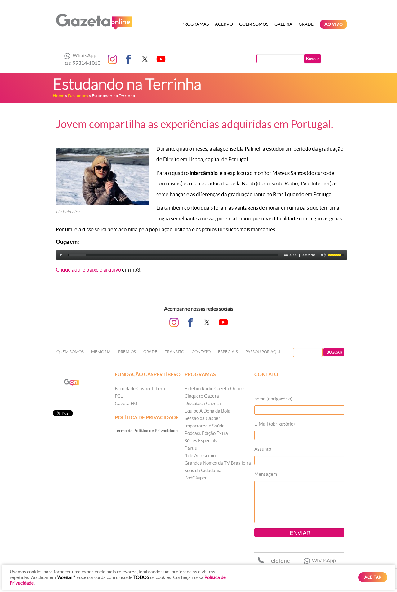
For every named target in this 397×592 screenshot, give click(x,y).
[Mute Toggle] (323, 255)
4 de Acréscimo (200, 455)
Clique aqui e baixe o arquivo (88, 269)
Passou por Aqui (262, 352)
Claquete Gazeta (202, 396)
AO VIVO (333, 24)
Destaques (78, 95)
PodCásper (196, 477)
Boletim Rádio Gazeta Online (214, 388)
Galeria (283, 24)
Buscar (312, 58)
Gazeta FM (126, 403)
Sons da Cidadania (203, 470)
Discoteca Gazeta (203, 403)
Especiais (228, 352)
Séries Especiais (201, 440)
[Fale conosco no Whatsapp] (80, 59)
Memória (101, 352)
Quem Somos (253, 24)
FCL (119, 396)
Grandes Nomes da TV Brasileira (218, 463)
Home (58, 95)
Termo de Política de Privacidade (146, 430)
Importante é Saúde (205, 425)
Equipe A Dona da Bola (207, 410)
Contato (201, 352)
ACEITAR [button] (372, 577)
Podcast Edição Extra (206, 433)
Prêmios (127, 352)
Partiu (191, 448)
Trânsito (174, 352)
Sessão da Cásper (202, 418)
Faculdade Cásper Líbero (140, 388)
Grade (306, 24)
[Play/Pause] (60, 255)
